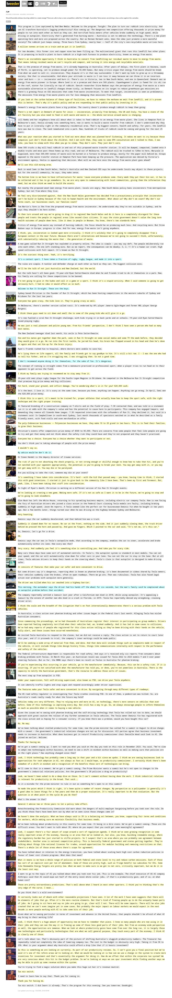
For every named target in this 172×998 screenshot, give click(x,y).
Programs (63, 5)
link (9, 21)
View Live (63, 2)
